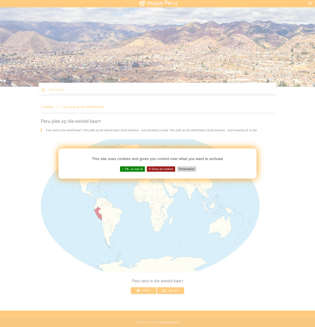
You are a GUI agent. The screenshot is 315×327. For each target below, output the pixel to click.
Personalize (186, 169)
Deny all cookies (162, 169)
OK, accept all (133, 169)
